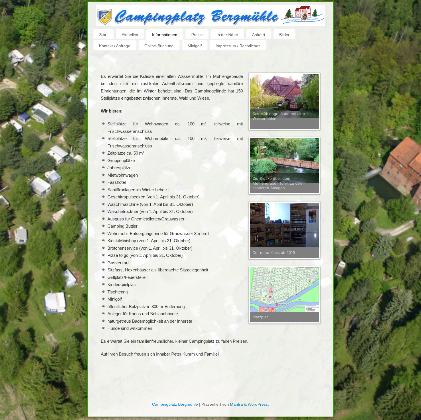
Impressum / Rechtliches (238, 46)
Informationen (164, 34)
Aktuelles (130, 34)
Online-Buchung (159, 46)
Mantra (236, 404)
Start (103, 34)
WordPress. (258, 404)
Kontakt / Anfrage (114, 46)
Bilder (284, 34)
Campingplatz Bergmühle (175, 404)
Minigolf (195, 46)
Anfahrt (258, 34)
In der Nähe (227, 34)
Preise (197, 34)
